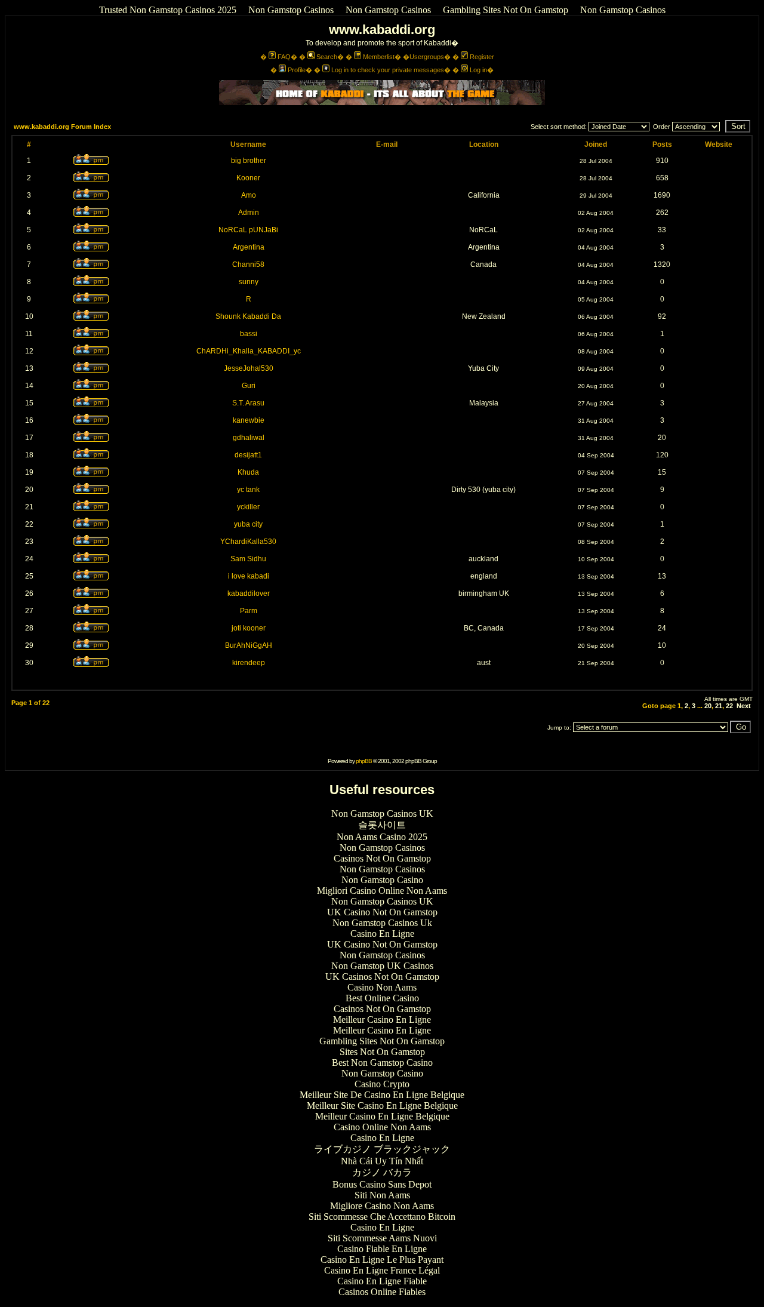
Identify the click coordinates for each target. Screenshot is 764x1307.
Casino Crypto (382, 1084)
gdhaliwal (248, 437)
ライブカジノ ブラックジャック (382, 1149)
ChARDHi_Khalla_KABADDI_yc (248, 351)
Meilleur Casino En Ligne (382, 1019)
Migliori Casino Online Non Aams (382, 890)
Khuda (248, 472)
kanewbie (248, 420)
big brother (248, 160)
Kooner (248, 178)
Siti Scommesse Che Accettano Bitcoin (382, 1216)
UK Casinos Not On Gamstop (382, 976)
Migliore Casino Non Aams (382, 1206)
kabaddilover (248, 593)
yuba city (248, 524)
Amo (248, 195)
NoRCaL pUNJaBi (248, 230)
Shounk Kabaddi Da (248, 316)
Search (326, 56)
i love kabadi (248, 576)
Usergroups (426, 56)
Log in (478, 69)
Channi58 (248, 264)
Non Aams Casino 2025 (382, 837)
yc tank (248, 489)
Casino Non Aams (382, 987)
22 (729, 705)
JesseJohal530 (248, 368)
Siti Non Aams (382, 1195)
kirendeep (248, 663)
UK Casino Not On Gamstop (382, 912)
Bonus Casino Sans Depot (382, 1184)
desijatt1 (248, 455)
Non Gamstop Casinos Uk (382, 923)
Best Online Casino (382, 998)
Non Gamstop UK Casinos (382, 966)
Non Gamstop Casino (382, 880)
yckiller (248, 507)
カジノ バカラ (382, 1172)
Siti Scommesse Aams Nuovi (382, 1238)
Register (482, 56)
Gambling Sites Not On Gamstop (505, 10)
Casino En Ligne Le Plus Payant (382, 1259)
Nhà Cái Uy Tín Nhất (382, 1161)
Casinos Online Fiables (382, 1292)
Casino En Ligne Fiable (382, 1281)
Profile (297, 69)
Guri (248, 386)
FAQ (284, 56)
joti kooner (249, 628)
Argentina (248, 247)
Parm (248, 611)
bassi (248, 334)
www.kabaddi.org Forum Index (62, 126)
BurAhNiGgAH (248, 645)
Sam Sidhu (248, 559)
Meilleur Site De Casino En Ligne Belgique (382, 1095)
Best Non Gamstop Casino (382, 1062)
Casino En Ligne (382, 933)
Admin (248, 212)
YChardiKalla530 (248, 541)
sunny (248, 282)
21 (718, 705)
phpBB (364, 761)
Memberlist (379, 56)
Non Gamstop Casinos (291, 10)
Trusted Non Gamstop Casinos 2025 (167, 10)
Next (744, 705)
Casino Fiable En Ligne (382, 1249)
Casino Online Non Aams (382, 1127)
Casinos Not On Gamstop (382, 858)
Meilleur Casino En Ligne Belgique (382, 1116)
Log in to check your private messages (387, 69)
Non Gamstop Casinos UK (382, 813)
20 (707, 705)
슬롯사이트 (382, 825)
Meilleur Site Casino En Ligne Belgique (382, 1105)
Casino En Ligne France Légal (382, 1270)
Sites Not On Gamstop (382, 1052)
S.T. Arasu (248, 403)
